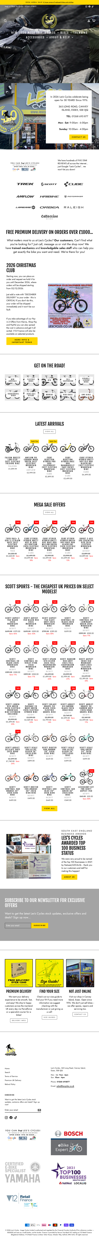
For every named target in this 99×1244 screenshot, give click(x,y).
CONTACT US (80, 1014)
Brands (51, 32)
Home (7, 1068)
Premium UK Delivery (13, 1080)
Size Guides (49, 1017)
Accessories (36, 37)
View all (49, 431)
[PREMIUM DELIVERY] (19, 973)
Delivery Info (19, 1020)
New (14, 32)
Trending (81, 32)
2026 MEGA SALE (31, 32)
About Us (69, 877)
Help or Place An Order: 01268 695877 (20, 6)
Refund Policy (10, 1084)
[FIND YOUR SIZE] (49, 973)
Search (7, 1072)
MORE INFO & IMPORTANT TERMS (22, 341)
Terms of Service (11, 1076)
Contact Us (79, 137)
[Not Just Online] (80, 973)
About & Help (60, 37)
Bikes (65, 32)
